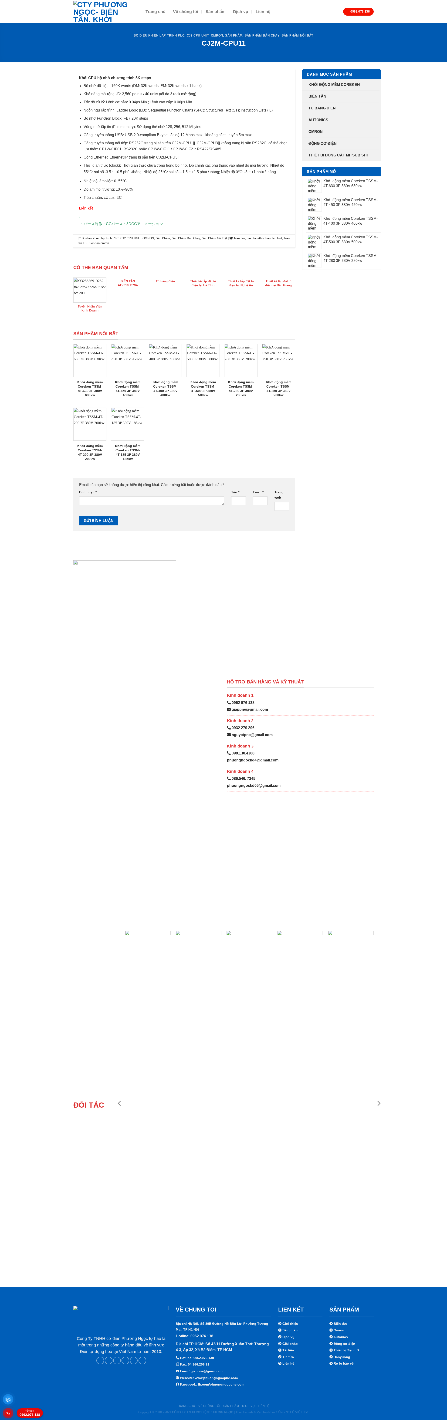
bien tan (239, 238)
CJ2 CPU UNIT (198, 35)
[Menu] (296, 12)
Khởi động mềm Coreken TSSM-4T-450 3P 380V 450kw (127, 388)
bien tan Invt (273, 238)
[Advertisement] (223, 1387)
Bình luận (88, 492)
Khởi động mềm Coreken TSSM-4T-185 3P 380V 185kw (127, 452)
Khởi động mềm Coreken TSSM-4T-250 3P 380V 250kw (278, 388)
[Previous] (119, 1103)
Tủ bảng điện (322, 108)
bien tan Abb (255, 238)
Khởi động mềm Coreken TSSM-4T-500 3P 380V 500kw (203, 388)
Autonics (318, 120)
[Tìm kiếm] (310, 11)
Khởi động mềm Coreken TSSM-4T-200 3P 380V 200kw (90, 452)
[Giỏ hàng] (333, 12)
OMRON (217, 35)
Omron (315, 132)
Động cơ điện (322, 143)
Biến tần (317, 96)
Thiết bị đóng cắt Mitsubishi (338, 155)
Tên (235, 492)
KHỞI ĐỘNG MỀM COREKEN (334, 85)
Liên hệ (263, 11)
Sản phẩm (216, 11)
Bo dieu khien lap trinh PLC (159, 35)
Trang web (279, 494)
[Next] (378, 1103)
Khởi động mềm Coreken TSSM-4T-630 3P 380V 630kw (90, 388)
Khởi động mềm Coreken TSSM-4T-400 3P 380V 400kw (165, 388)
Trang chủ (156, 11)
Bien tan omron (98, 243)
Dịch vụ (240, 11)
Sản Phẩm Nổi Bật (297, 35)
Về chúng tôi (185, 11)
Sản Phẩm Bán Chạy (262, 35)
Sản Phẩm (233, 35)
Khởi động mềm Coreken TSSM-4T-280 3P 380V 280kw (241, 388)
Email (258, 492)
